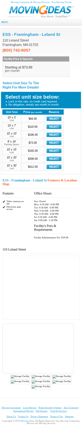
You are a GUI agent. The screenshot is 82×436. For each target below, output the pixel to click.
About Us (11, 416)
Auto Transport (70, 407)
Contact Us (23, 416)
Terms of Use (56, 416)
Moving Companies (11, 407)
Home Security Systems (49, 407)
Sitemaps (69, 416)
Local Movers (29, 407)
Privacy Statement (39, 416)
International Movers (23, 411)
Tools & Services (58, 411)
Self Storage (42, 411)
